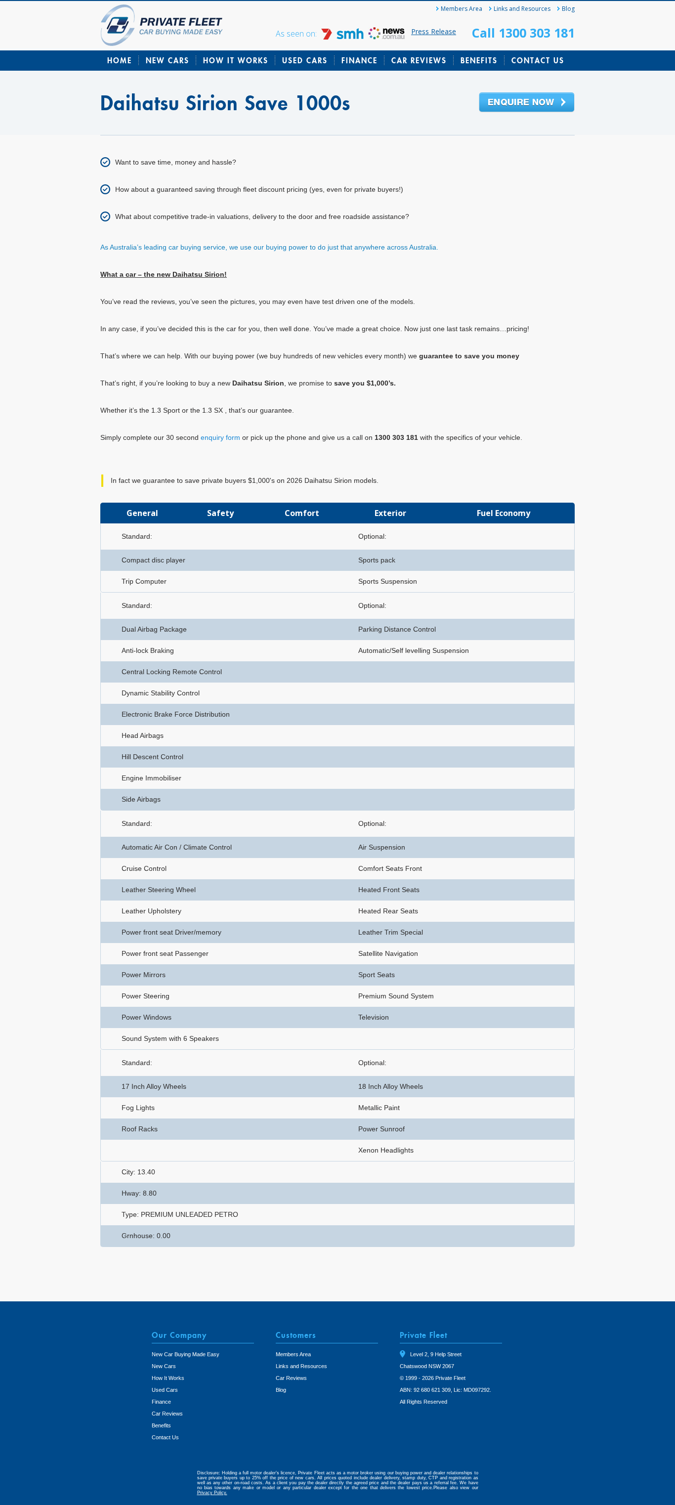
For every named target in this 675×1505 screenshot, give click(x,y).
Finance (359, 60)
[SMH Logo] (343, 37)
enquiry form (220, 437)
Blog (568, 8)
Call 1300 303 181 (523, 32)
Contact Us (537, 60)
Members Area (461, 8)
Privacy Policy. (212, 1492)
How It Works (235, 60)
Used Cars (305, 60)
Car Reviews (419, 60)
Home (119, 60)
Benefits (479, 60)
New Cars (167, 60)
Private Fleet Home (161, 25)
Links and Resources (522, 8)
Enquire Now (527, 102)
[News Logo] (386, 37)
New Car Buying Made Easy (185, 1354)
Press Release (433, 31)
